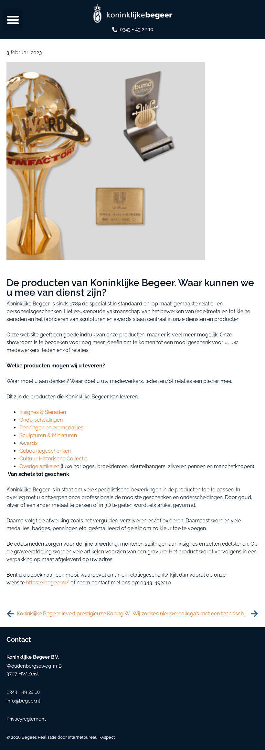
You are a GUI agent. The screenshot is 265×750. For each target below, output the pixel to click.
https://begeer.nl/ (47, 583)
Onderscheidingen (41, 420)
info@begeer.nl (23, 701)
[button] (13, 19)
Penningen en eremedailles (51, 428)
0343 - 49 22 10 (136, 29)
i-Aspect (107, 737)
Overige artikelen (39, 466)
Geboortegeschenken (45, 451)
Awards (28, 443)
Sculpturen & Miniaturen (48, 435)
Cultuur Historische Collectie (53, 459)
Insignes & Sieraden (42, 412)
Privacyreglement (26, 719)
